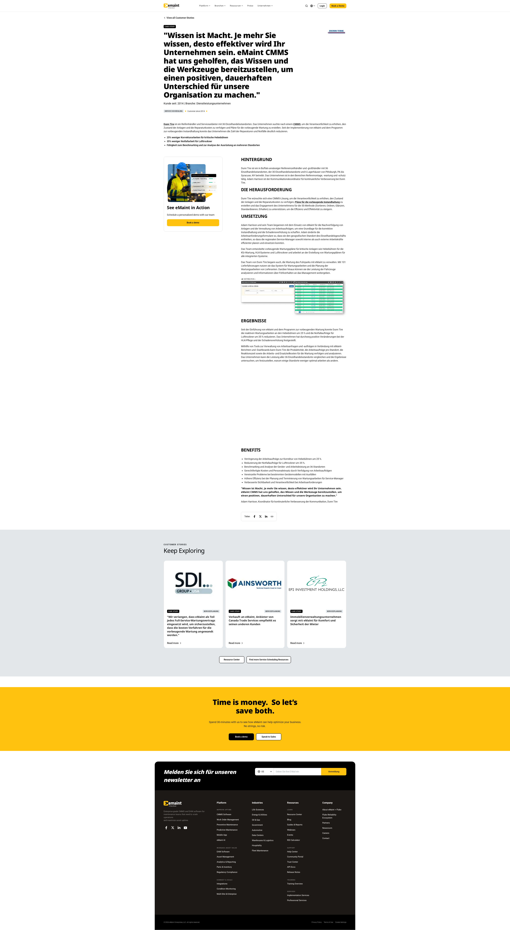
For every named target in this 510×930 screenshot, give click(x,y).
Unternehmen (264, 5)
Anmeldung (333, 771)
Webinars (291, 830)
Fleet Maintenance (260, 850)
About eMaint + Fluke (331, 809)
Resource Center (232, 659)
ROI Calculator (293, 840)
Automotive (257, 830)
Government (257, 825)
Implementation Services (298, 895)
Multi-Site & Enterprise (227, 894)
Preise (250, 5)
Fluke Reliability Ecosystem (329, 816)
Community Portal (295, 857)
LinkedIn (179, 827)
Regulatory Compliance (227, 872)
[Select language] (312, 6)
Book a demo (193, 222)
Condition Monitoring (226, 889)
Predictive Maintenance (227, 830)
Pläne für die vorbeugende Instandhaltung (317, 202)
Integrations (222, 884)
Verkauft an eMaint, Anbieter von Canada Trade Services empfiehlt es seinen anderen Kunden (252, 620)
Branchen (219, 5)
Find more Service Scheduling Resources (268, 659)
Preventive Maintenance (227, 825)
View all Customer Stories (180, 18)
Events (290, 835)
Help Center (292, 851)
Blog (289, 819)
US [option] (262, 771)
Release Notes (293, 872)
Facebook (166, 827)
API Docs (291, 867)
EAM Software (223, 851)
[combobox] (264, 771)
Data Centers (258, 835)
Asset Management (225, 857)
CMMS (297, 124)
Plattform (203, 5)
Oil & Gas (256, 820)
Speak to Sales (269, 736)
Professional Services (297, 900)
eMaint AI (221, 840)
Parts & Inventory (224, 867)
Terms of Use (328, 922)
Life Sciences (258, 809)
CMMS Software (224, 814)
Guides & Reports (294, 825)
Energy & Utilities (259, 815)
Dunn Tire (169, 124)
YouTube (185, 827)
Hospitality (257, 845)
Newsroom (327, 828)
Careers (325, 833)
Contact (325, 838)
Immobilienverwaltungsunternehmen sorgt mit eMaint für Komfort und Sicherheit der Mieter (315, 620)
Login (322, 6)
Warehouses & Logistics (262, 840)
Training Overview (295, 884)
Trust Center (292, 862)
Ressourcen (235, 5)
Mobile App (222, 835)
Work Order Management (228, 819)
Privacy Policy (317, 922)
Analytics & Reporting (226, 862)
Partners (326, 823)
